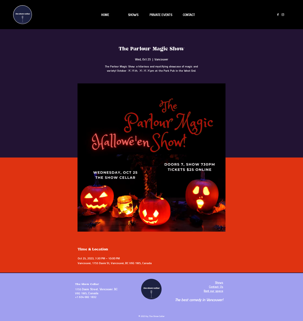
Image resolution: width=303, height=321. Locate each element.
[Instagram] (283, 14)
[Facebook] (278, 14)
